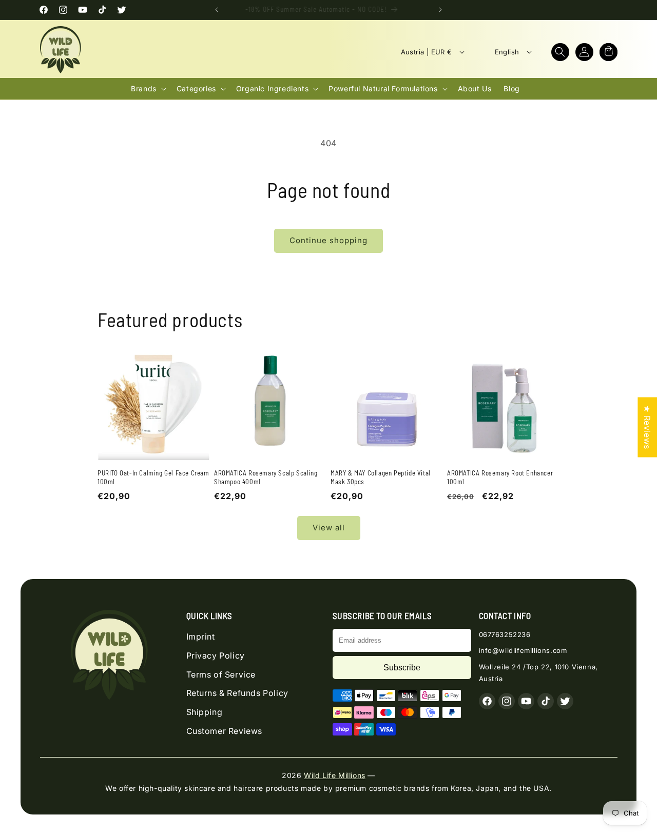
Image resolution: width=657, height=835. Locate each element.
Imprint (200, 636)
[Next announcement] (440, 9)
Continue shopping (328, 240)
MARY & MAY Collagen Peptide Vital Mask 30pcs (381, 477)
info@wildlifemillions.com (523, 650)
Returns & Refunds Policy (237, 693)
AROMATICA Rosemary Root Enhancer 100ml (500, 477)
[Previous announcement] (216, 9)
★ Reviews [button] (647, 427)
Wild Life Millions (334, 775)
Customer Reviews (224, 731)
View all (329, 527)
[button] (560, 52)
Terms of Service (221, 674)
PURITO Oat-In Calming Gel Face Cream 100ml (153, 477)
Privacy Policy (215, 655)
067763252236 (505, 634)
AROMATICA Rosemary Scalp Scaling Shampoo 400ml (265, 477)
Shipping (204, 712)
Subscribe (401, 667)
